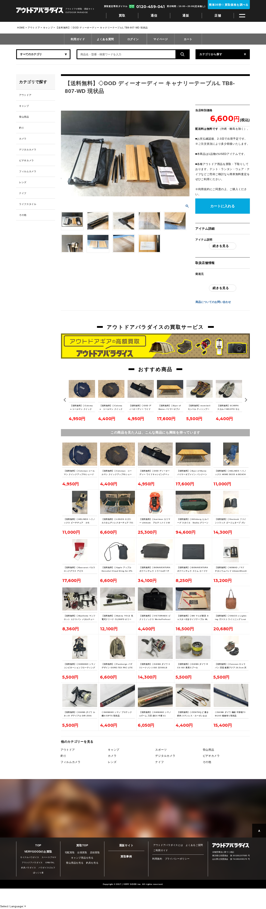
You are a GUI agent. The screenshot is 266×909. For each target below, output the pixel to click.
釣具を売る (92, 862)
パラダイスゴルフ (47, 868)
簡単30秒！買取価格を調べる (229, 4)
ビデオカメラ (211, 755)
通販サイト (126, 845)
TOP (38, 845)
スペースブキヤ (49, 857)
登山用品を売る (74, 862)
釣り (63, 755)
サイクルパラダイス (29, 857)
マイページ (160, 39)
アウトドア (34, 27)
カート (188, 39)
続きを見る (221, 246)
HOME (21, 27)
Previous (65, 400)
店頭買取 (95, 852)
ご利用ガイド (160, 850)
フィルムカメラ (71, 762)
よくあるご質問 (194, 845)
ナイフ (159, 762)
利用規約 (204, 189)
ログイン (133, 39)
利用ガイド (78, 39)
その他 (207, 762)
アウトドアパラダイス (39, 10)
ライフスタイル (27, 204)
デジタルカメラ (165, 755)
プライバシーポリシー (177, 858)
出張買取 (82, 852)
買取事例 (126, 856)
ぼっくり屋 (38, 873)
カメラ (112, 755)
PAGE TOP (259, 831)
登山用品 (208, 749)
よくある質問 (105, 39)
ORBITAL (50, 862)
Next (246, 400)
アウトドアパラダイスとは (168, 845)
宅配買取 (70, 852)
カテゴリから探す (210, 54)
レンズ (112, 762)
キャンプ (48, 27)
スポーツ (161, 749)
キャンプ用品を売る (82, 857)
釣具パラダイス (28, 868)
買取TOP (82, 845)
